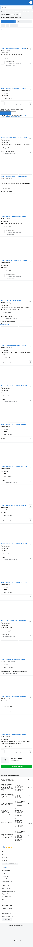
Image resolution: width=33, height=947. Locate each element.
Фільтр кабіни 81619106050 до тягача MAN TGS (15, 260)
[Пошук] (30, 7)
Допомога (4, 857)
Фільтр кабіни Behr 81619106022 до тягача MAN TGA (17, 301)
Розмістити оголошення (16, 766)
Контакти (4, 860)
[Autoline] (2, 11)
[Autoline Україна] (10, 2)
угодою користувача (16, 116)
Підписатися (5, 113)
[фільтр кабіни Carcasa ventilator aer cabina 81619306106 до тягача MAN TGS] (16, 724)
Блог (3, 899)
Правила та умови (6, 888)
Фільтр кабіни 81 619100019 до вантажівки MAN (15, 696)
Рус (6, 867)
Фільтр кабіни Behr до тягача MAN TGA (6, 823)
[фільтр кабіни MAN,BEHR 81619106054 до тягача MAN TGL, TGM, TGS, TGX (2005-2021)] (16, 335)
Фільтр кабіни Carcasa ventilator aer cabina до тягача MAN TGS (7, 836)
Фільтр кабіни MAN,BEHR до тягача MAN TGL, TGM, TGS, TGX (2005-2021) (7, 812)
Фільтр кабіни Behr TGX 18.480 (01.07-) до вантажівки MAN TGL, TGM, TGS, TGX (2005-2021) (7, 787)
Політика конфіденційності (9, 891)
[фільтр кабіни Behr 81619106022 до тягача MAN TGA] (16, 290)
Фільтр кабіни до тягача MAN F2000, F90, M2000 (15, 659)
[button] (30, 2)
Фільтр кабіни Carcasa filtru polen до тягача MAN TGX (7, 796)
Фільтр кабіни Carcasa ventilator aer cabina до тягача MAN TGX (7, 803)
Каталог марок (5, 902)
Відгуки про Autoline (7, 896)
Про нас (4, 854)
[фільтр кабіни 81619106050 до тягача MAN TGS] (16, 250)
